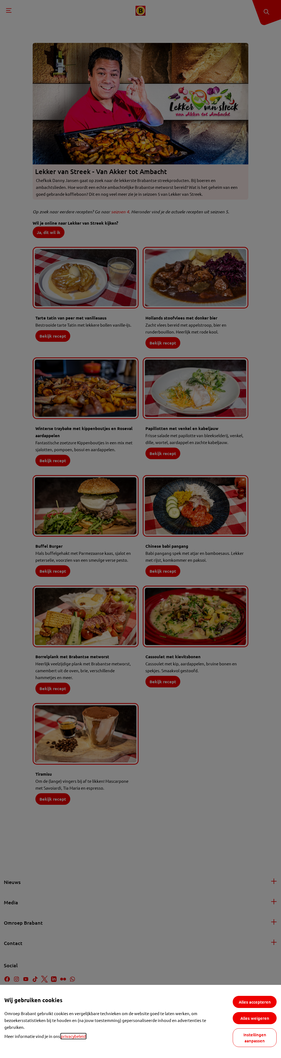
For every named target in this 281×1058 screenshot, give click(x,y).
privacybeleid (73, 1036)
